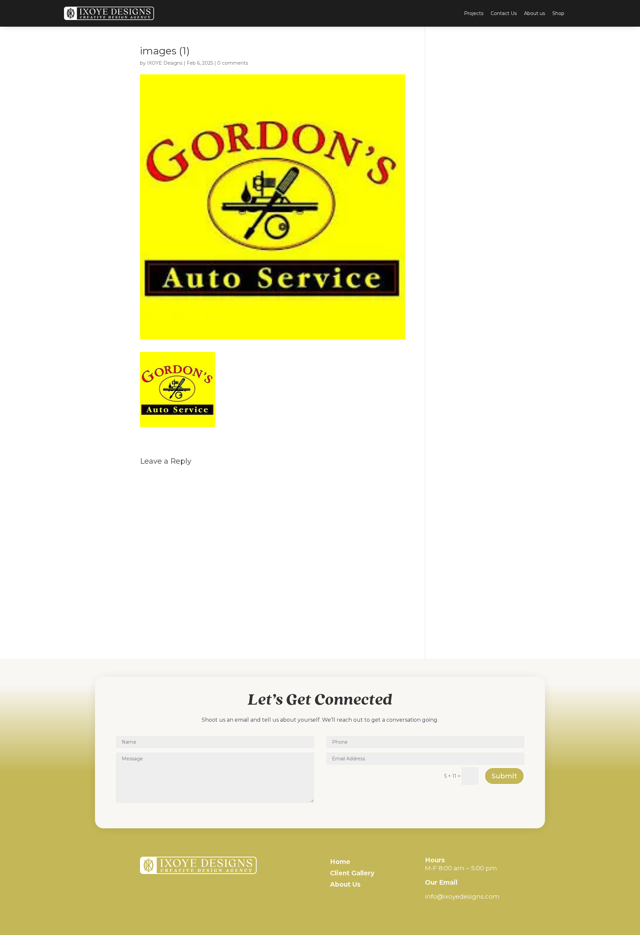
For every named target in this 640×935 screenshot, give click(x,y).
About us (534, 13)
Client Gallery (352, 873)
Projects (473, 13)
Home (340, 862)
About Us (345, 884)
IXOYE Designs (164, 63)
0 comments (232, 63)
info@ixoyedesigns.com (462, 896)
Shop (558, 13)
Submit (504, 776)
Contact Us (504, 13)
